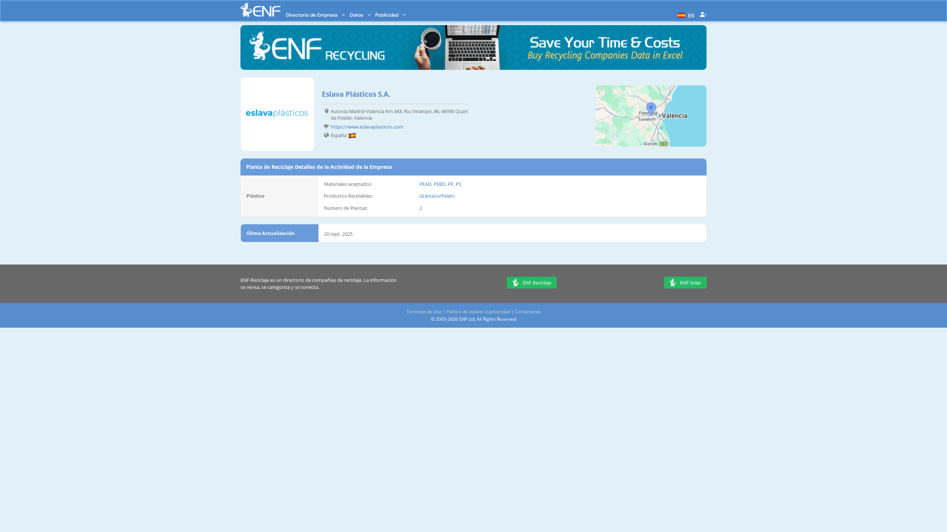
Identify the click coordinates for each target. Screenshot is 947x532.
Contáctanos (528, 311)
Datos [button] (357, 15)
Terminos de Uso (424, 311)
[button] (685, 14)
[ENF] (260, 9)
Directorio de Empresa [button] (312, 15)
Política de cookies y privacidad (478, 311)
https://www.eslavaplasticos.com (367, 126)
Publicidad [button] (387, 15)
